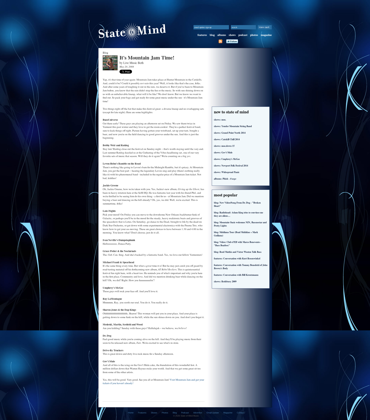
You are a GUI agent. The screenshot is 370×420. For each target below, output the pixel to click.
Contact (240, 413)
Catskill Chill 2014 (227, 139)
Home (131, 413)
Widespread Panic (226, 172)
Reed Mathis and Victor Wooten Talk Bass (238, 252)
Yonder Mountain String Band (233, 126)
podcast (242, 35)
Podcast (185, 413)
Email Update (213, 413)
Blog (175, 413)
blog (212, 35)
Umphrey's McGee (227, 159)
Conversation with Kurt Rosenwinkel (237, 258)
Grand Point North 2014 (230, 132)
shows (232, 35)
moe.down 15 (224, 146)
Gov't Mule (223, 152)
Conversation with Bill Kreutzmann (236, 275)
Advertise (197, 413)
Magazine (227, 413)
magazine (266, 35)
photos (254, 35)
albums (221, 35)
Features (142, 413)
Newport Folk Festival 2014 (231, 165)
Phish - (225, 178)
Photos (165, 413)
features (202, 35)
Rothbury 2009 (225, 281)
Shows (154, 413)
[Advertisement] (185, 8)
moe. (220, 119)
